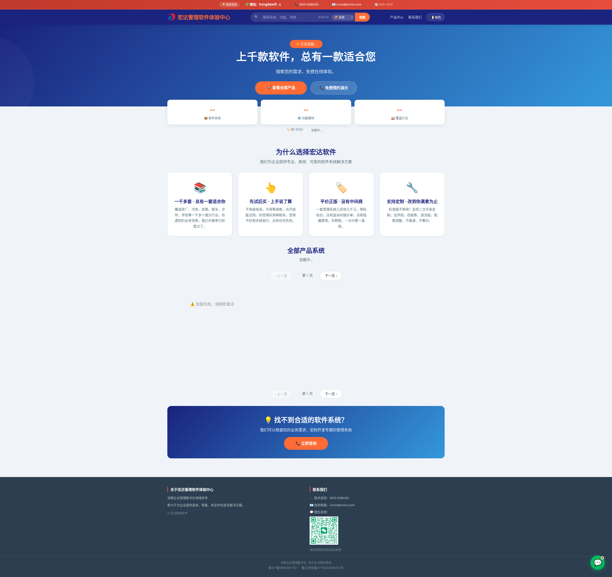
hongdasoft (268, 4)
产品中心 (397, 17)
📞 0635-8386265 (307, 4)
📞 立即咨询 (306, 443)
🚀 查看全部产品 (281, 87)
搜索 (362, 17)
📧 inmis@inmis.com (346, 4)
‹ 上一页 (281, 276)
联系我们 (415, 17)
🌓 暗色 (435, 17)
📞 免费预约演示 (333, 87)
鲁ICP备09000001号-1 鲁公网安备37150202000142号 (306, 568)
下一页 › (331, 276)
